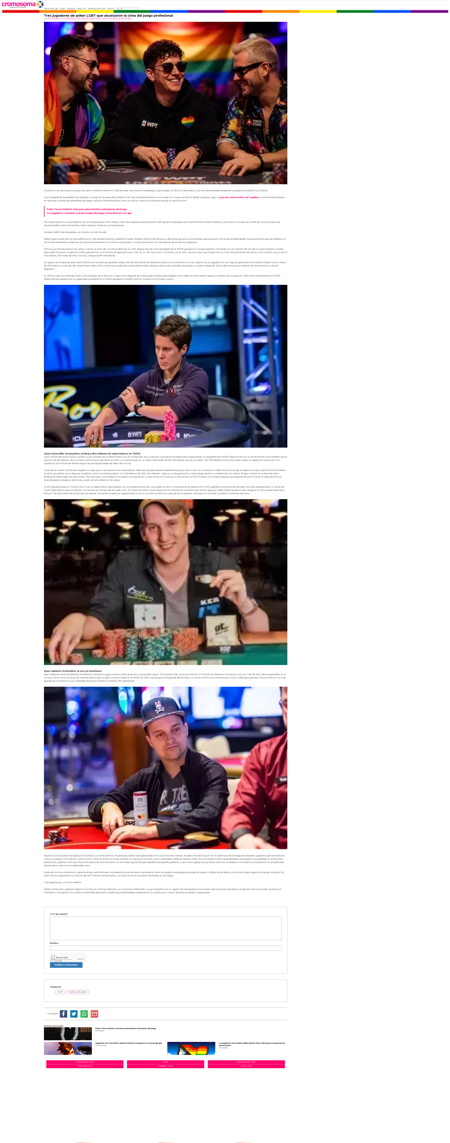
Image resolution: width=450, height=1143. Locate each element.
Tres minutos (84, 1066)
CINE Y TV (81, 9)
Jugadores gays (85, 1062)
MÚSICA (71, 9)
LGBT (62, 9)
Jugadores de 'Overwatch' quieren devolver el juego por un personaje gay (128, 1043)
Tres (165, 1062)
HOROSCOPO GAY (97, 9)
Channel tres (165, 1066)
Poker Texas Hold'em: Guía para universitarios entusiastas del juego (125, 1028)
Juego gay (246, 1066)
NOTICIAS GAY (51, 9)
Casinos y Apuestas (77, 992)
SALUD (110, 9)
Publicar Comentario (66, 965)
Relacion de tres (246, 1062)
